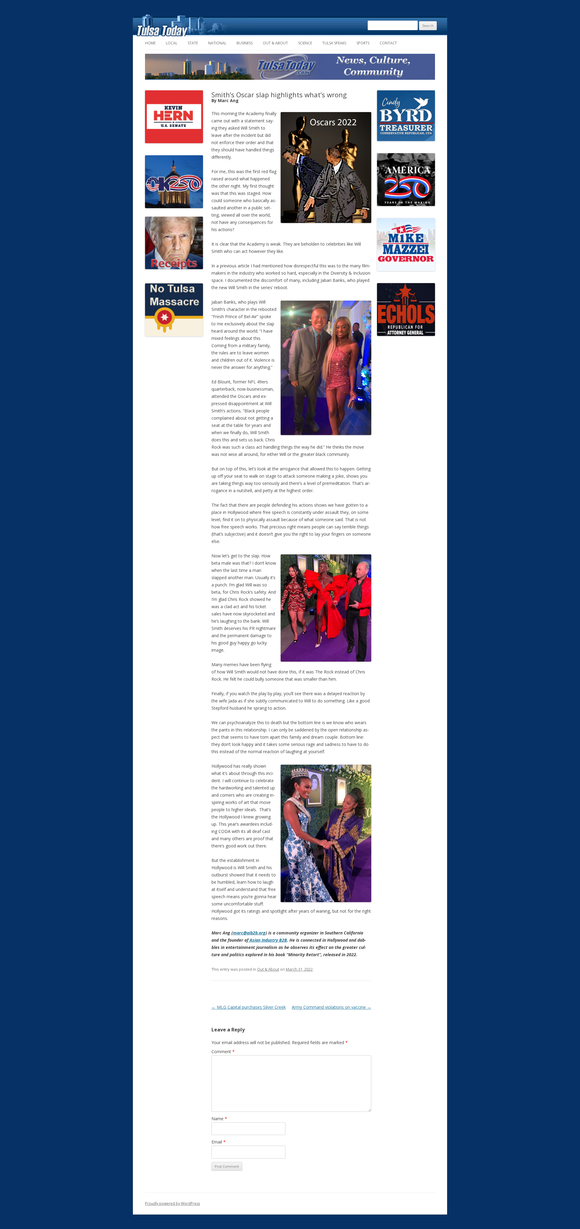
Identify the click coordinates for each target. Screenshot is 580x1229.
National (217, 43)
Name (219, 1118)
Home (150, 43)
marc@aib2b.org (249, 933)
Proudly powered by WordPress (172, 1203)
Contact (388, 43)
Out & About (275, 43)
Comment (223, 1051)
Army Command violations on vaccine (331, 1007)
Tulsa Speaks (334, 43)
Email (218, 1142)
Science (305, 43)
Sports (362, 43)
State (193, 43)
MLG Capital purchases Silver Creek (248, 1007)
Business (245, 43)
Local (171, 43)
